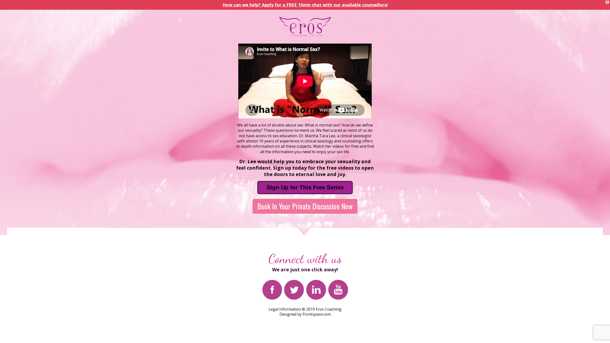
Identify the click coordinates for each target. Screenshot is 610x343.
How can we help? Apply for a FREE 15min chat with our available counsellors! (305, 5)
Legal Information (285, 309)
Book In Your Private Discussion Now (305, 206)
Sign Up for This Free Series (305, 187)
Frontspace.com (317, 314)
